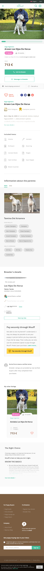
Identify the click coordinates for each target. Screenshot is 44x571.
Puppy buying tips (10, 514)
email (30, 530)
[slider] (4, 41)
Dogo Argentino (9, 47)
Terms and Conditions (25, 560)
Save (18, 195)
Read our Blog (9, 530)
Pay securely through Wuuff (22, 351)
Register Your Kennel (29, 509)
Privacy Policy (36, 560)
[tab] (5, 185)
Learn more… (32, 345)
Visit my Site (22, 318)
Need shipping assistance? (12, 86)
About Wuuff (8, 527)
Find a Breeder (9, 512)
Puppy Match (8, 517)
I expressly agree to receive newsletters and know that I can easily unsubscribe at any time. (23, 542)
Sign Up (36, 548)
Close (39, 567)
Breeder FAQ (26, 512)
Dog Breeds (8, 509)
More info (15, 568)
